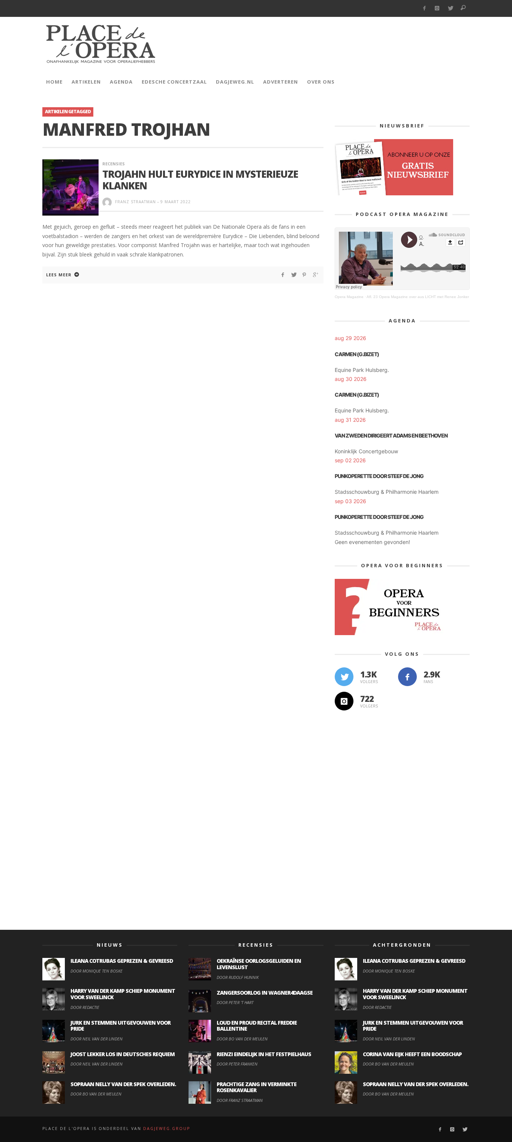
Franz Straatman (135, 201)
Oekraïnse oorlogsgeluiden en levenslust (259, 964)
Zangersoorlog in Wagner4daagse (265, 992)
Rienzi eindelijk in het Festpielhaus (264, 1054)
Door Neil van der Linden (96, 1039)
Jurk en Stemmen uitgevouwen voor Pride (120, 1026)
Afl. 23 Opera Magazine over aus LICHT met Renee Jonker (418, 297)
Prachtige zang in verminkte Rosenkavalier (256, 1087)
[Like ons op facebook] (407, 676)
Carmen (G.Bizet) (357, 354)
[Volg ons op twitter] (344, 676)
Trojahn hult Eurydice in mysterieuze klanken (200, 179)
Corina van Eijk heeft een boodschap (412, 1054)
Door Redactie (84, 1007)
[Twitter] (450, 8)
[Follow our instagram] (344, 701)
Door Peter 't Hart (235, 1002)
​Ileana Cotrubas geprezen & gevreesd (121, 960)
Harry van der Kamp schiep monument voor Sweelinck (122, 994)
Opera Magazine (349, 297)
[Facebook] (424, 8)
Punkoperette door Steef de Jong (379, 476)
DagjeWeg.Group (166, 1128)
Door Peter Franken (237, 1064)
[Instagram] (437, 8)
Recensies (113, 163)
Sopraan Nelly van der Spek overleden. (123, 1084)
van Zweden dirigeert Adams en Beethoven (391, 435)
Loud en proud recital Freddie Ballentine (257, 1026)
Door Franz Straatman (240, 1100)
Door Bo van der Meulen (95, 1094)
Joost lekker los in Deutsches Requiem (122, 1054)
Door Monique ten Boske (96, 971)
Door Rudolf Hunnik (238, 977)
